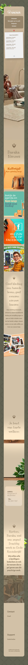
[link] (14, 231)
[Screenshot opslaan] (14, 56)
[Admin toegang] (14, 31)
